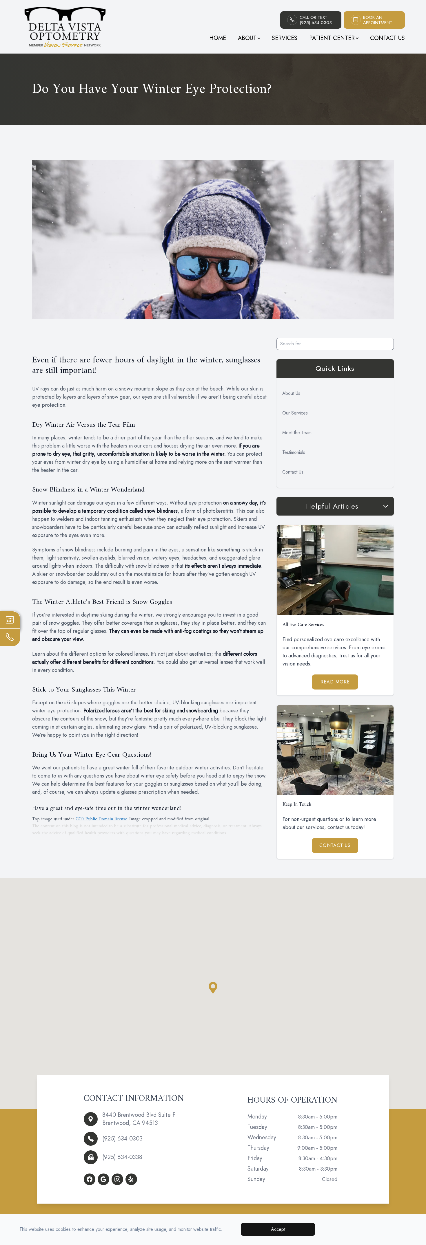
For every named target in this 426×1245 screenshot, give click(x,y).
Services (284, 38)
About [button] (247, 38)
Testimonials (293, 452)
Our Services (295, 413)
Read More (335, 682)
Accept (278, 1229)
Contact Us (387, 38)
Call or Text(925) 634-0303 (316, 20)
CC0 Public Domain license (101, 819)
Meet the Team (297, 432)
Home (217, 38)
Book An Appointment (377, 20)
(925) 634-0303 (122, 1139)
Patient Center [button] (332, 38)
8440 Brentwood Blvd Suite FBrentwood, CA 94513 (138, 1119)
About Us (291, 393)
